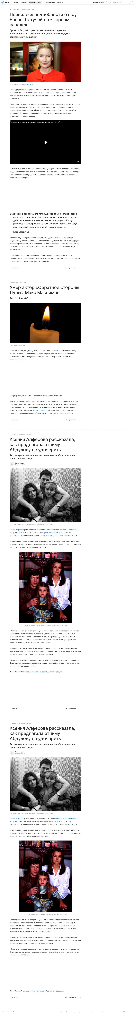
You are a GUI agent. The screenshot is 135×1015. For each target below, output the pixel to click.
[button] (45, 323)
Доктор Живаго (40, 410)
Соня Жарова (19, 463)
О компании (9, 1012)
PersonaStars (29, 84)
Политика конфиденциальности (92, 1012)
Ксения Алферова (17, 530)
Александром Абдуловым (66, 530)
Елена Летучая (27, 90)
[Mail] (2, 2)
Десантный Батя (66, 413)
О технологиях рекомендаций (74, 1012)
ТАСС (28, 282)
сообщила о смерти (37, 672)
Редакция (62, 1012)
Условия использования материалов (112, 1012)
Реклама (15, 1012)
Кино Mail (31, 9)
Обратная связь (127, 1012)
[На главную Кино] (7, 2)
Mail (3, 1012)
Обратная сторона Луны (45, 354)
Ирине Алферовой (50, 533)
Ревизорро (58, 238)
